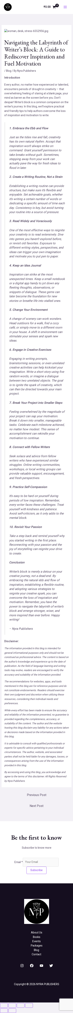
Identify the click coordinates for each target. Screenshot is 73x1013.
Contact (36, 954)
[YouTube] (41, 965)
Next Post (36, 806)
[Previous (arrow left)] (4, 1010)
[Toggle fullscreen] (12, 1005)
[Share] (21, 1005)
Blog (8, 71)
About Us (36, 933)
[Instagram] (22, 965)
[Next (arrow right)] (12, 1010)
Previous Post (36, 795)
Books (36, 937)
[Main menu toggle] (65, 7)
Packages (36, 946)
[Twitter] (51, 965)
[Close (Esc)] (29, 1005)
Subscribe (36, 870)
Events (36, 941)
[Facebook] (31, 965)
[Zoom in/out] (4, 1005)
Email (18, 862)
